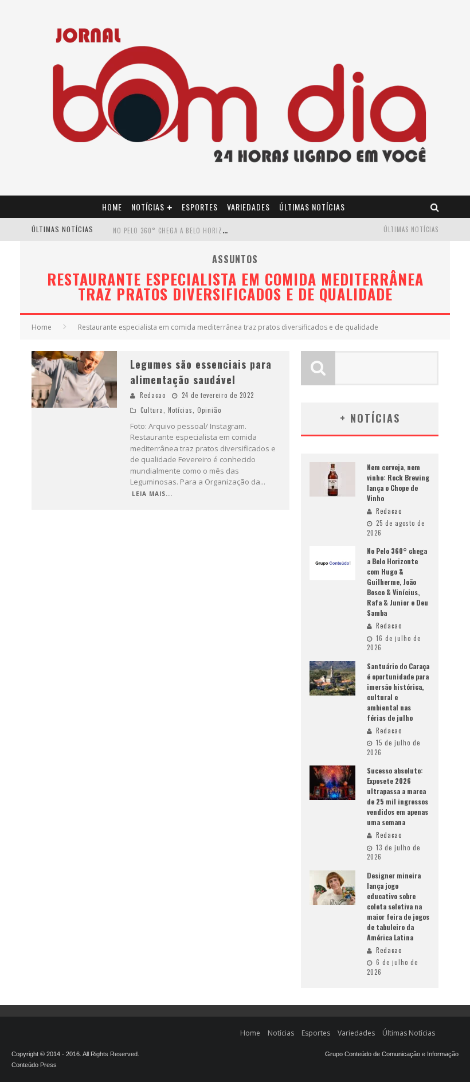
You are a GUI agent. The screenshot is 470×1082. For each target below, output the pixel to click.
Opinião (209, 410)
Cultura (151, 410)
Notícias (147, 207)
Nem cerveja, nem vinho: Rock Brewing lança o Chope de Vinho (398, 482)
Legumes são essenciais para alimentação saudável (201, 372)
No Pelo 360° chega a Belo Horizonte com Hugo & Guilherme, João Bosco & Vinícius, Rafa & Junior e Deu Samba (397, 582)
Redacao (153, 395)
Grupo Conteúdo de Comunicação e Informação (392, 1053)
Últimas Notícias (312, 207)
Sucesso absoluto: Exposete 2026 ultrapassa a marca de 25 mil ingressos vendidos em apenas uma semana (397, 796)
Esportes (200, 207)
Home (112, 207)
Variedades (248, 207)
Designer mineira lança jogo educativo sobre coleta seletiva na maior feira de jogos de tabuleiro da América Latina (398, 906)
